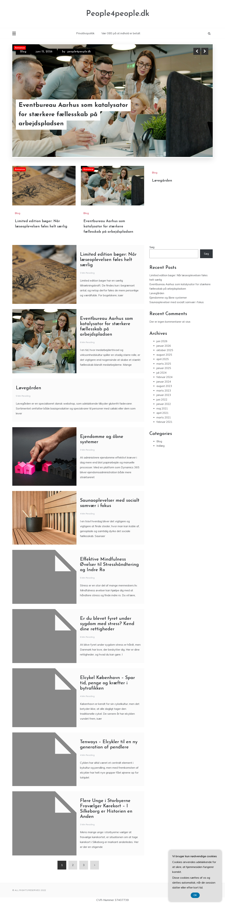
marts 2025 (163, 384)
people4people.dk (79, 51)
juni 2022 (161, 420)
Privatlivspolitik (85, 33)
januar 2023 (163, 416)
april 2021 (162, 433)
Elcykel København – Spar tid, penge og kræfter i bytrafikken (107, 704)
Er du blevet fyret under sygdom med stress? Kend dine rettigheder (107, 644)
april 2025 (162, 380)
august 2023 (164, 407)
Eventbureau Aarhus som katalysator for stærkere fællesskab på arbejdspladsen (108, 247)
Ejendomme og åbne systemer (168, 318)
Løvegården (162, 201)
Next (204, 51)
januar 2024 (163, 402)
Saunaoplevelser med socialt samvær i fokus (176, 323)
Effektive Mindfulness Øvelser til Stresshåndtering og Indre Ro (109, 585)
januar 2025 (163, 389)
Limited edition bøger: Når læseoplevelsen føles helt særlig (65, 119)
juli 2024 (161, 393)
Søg (152, 268)
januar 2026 (163, 366)
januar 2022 (163, 424)
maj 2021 (162, 429)
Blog (23, 51)
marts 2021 (163, 438)
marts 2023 (163, 411)
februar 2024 (164, 398)
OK (195, 895)
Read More (198, 119)
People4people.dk (117, 14)
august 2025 (164, 375)
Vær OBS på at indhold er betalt (120, 33)
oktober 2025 (164, 371)
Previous (196, 51)
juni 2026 (161, 362)
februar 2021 (164, 442)
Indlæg (160, 466)
